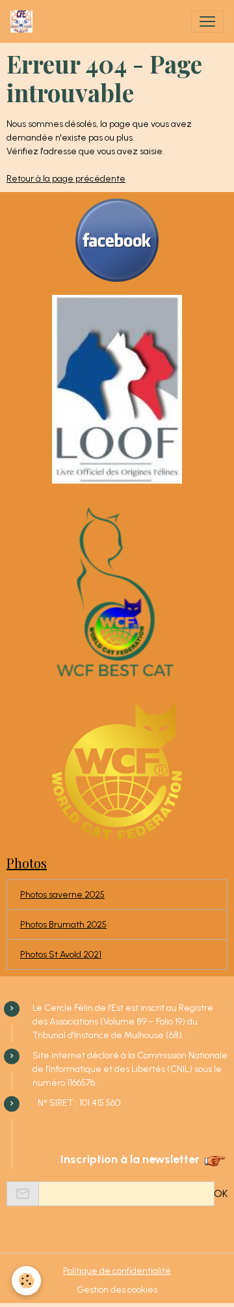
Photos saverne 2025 (62, 894)
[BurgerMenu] (207, 21)
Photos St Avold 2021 (60, 954)
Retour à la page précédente (65, 178)
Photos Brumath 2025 (63, 924)
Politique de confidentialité (117, 1270)
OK (221, 1193)
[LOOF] (117, 388)
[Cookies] (26, 1280)
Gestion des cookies (117, 1289)
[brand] (24, 21)
